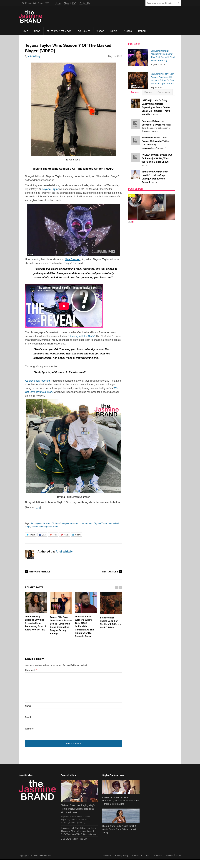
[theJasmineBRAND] (30, 16)
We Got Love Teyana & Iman (45, 526)
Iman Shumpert (62, 523)
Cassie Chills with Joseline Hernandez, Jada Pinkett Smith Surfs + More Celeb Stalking (120, 800)
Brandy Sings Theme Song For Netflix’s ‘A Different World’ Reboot (110, 622)
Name (28, 705)
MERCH (142, 31)
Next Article (110, 571)
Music (113, 31)
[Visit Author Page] (29, 554)
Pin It (66, 534)
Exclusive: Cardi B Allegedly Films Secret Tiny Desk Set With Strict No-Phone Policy (163, 55)
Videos (100, 31)
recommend (87, 523)
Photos (127, 31)
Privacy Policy (121, 855)
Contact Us (85, 3)
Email (28, 717)
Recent (148, 92)
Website (29, 728)
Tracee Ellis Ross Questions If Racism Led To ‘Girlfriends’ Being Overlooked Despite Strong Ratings (61, 625)
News (37, 31)
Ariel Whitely (34, 56)
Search (169, 855)
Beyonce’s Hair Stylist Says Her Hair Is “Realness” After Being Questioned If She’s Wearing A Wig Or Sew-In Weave (78, 831)
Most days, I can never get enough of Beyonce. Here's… (156, 126)
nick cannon (75, 523)
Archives (158, 855)
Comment (31, 669)
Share (78, 534)
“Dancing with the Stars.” (82, 336)
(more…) (156, 107)
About (66, 3)
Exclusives (84, 31)
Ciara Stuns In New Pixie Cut (74, 838)
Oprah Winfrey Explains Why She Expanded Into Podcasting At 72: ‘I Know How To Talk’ (35, 623)
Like (44, 534)
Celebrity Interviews (59, 31)
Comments (164, 92)
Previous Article (39, 571)
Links (178, 855)
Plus (55, 534)
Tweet (32, 534)
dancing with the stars (40, 523)
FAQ (74, 3)
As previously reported (37, 380)
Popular (135, 92)
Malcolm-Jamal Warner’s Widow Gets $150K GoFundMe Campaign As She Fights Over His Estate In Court (84, 626)
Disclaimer (106, 855)
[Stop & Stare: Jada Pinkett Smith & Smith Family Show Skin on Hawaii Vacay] (121, 816)
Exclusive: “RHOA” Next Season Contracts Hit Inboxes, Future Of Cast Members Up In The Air (162, 78)
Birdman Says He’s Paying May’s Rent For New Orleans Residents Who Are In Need (78, 809)
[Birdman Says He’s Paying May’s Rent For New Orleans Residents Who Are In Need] (79, 791)
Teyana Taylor (50, 189)
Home (58, 3)
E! (53, 523)
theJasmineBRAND (41, 855)
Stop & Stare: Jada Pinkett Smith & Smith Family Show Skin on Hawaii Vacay (119, 829)
